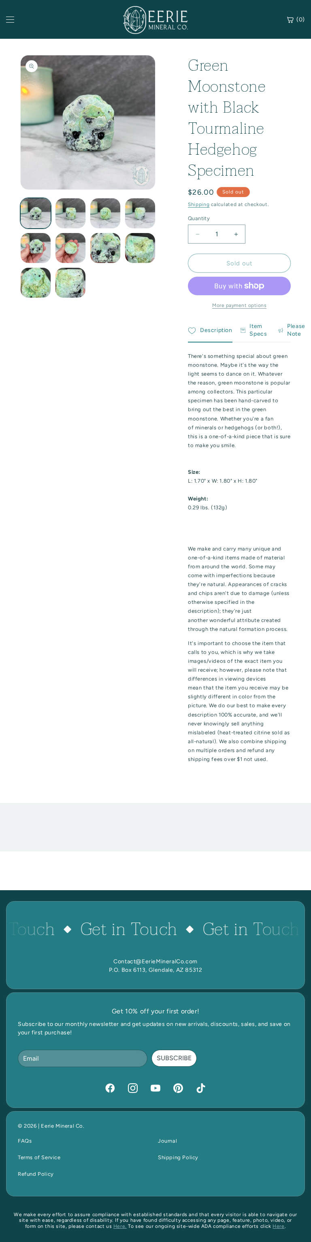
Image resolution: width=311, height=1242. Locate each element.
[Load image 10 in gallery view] (70, 282)
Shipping (199, 204)
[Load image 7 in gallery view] (105, 248)
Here (278, 1226)
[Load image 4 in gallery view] (140, 213)
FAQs (25, 1141)
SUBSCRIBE (174, 1058)
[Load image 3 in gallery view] (105, 213)
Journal (167, 1141)
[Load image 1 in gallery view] (35, 213)
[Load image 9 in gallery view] (35, 282)
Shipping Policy (178, 1157)
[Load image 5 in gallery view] (35, 248)
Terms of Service (39, 1157)
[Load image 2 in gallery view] (70, 213)
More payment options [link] (239, 305)
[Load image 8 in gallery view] (140, 248)
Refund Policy (36, 1174)
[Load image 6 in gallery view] (70, 248)
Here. (120, 1226)
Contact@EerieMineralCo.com (155, 961)
